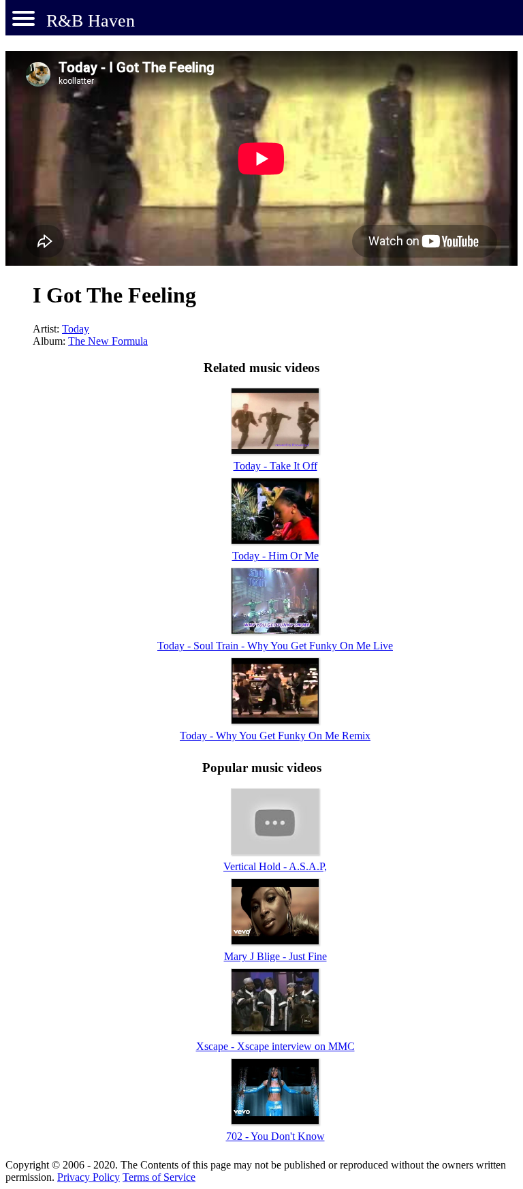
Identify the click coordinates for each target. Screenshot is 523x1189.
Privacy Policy (88, 1177)
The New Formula (108, 341)
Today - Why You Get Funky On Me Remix (275, 735)
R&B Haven (90, 21)
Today (75, 329)
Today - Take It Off (275, 466)
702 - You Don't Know (275, 1136)
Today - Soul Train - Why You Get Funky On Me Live (275, 645)
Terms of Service (159, 1177)
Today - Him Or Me (275, 555)
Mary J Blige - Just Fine (275, 956)
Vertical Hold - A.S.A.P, (275, 866)
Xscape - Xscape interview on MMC (275, 1046)
